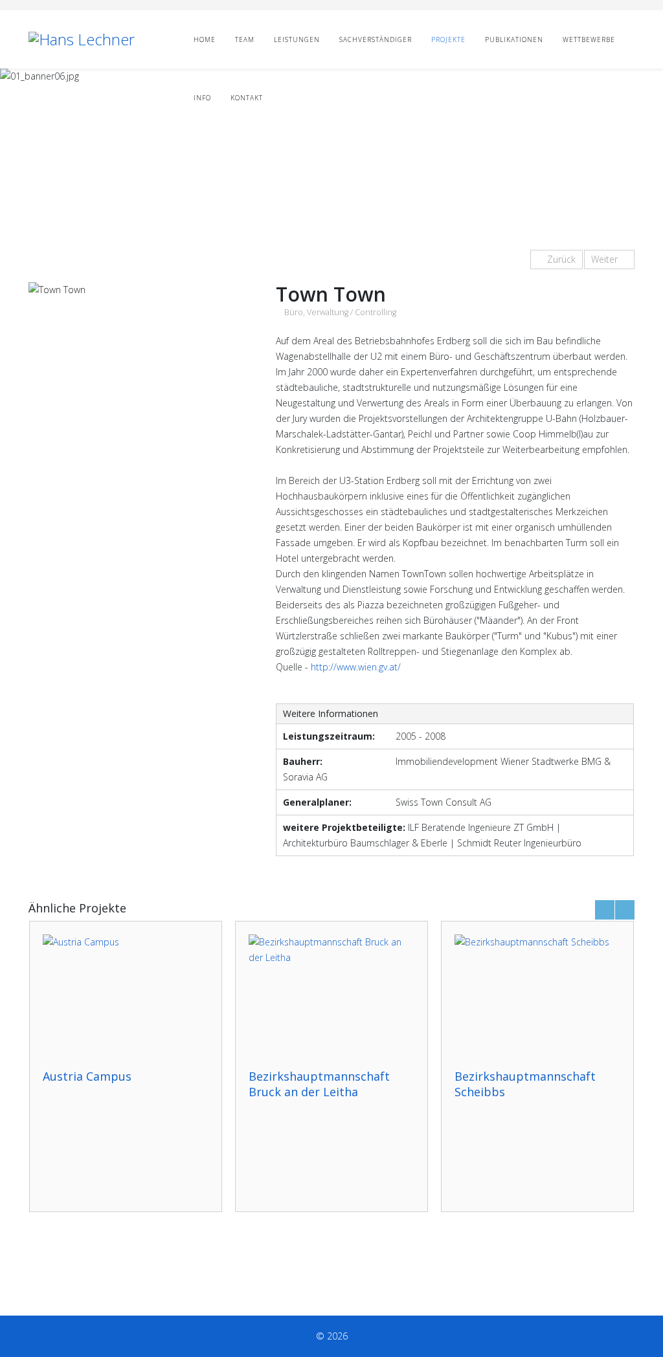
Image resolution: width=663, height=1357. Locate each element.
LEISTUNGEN (297, 39)
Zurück (560, 259)
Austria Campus (87, 1076)
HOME (205, 39)
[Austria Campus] (125, 994)
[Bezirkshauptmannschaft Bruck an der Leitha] (331, 994)
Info (202, 97)
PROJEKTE (448, 39)
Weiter (605, 259)
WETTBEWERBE (589, 39)
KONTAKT (246, 97)
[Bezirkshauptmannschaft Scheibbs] (537, 994)
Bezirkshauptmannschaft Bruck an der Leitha (319, 1083)
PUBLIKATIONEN (514, 39)
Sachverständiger (375, 39)
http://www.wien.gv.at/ (356, 667)
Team (244, 39)
